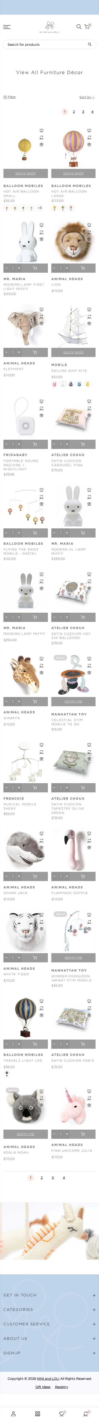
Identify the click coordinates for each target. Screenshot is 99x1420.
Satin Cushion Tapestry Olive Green (67, 808)
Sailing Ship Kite (69, 370)
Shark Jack (15, 893)
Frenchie (13, 798)
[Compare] (42, 137)
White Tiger (16, 974)
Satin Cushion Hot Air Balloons (71, 636)
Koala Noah (16, 1152)
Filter (12, 97)
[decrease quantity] (6, 268)
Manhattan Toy (69, 714)
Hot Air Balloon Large (69, 194)
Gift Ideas (42, 1387)
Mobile (59, 365)
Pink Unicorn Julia (72, 1150)
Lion (56, 284)
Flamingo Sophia (69, 893)
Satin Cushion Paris (72, 1060)
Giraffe (11, 718)
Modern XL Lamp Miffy (68, 552)
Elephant (13, 369)
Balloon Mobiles (23, 186)
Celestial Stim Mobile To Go (67, 722)
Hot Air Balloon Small (21, 194)
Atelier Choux (68, 455)
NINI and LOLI (48, 1378)
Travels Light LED (23, 1060)
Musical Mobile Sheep (20, 806)
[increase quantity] (19, 268)
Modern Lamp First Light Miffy (23, 287)
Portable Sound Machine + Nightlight (21, 465)
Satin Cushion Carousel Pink (67, 463)
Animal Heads (67, 279)
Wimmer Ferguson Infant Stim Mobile (71, 978)
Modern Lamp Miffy (24, 633)
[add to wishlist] (42, 130)
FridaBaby (15, 455)
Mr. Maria (14, 279)
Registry (61, 1387)
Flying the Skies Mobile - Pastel (21, 552)
